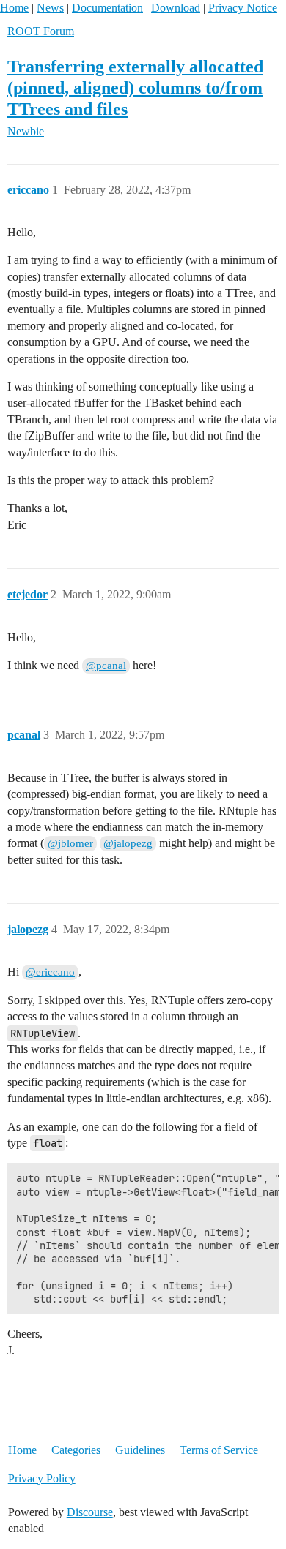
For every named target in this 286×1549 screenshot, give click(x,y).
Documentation (107, 7)
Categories (75, 1450)
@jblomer (70, 843)
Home (14, 7)
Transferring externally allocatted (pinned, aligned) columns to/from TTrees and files (135, 87)
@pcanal (106, 665)
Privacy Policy (42, 1478)
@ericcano (50, 972)
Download (175, 7)
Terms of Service (219, 1450)
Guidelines (140, 1450)
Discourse (90, 1512)
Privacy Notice (242, 7)
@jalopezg (128, 843)
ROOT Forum (40, 31)
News (50, 7)
